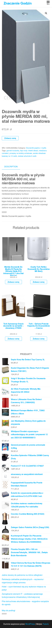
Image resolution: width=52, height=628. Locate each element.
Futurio (46, 624)
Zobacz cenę (10, 138)
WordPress (30, 624)
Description (11, 166)
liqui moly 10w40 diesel (29, 150)
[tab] (13, 166)
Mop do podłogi (8, 610)
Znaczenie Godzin (18, 3)
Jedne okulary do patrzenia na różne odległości (22, 575)
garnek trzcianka (13, 150)
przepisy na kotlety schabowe (21, 153)
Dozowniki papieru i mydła (36, 148)
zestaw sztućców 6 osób (27, 156)
